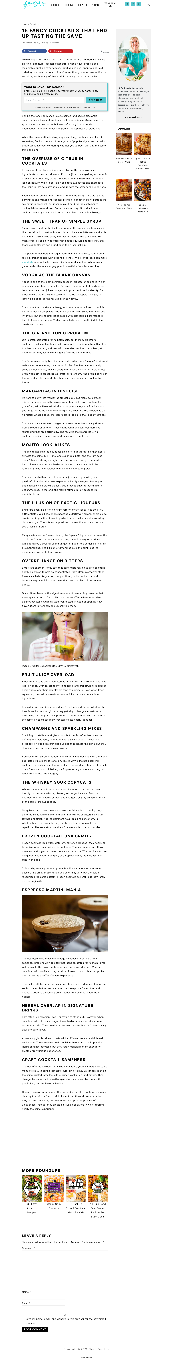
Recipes (54, 4)
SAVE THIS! (95, 100)
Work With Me (111, 5)
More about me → (133, 117)
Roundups (34, 24)
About (95, 4)
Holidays (69, 4)
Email (26, 1303)
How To (82, 4)
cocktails (28, 262)
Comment (28, 1248)
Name (26, 1292)
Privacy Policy (86, 1357)
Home (25, 24)
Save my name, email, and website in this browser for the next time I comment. (66, 1321)
